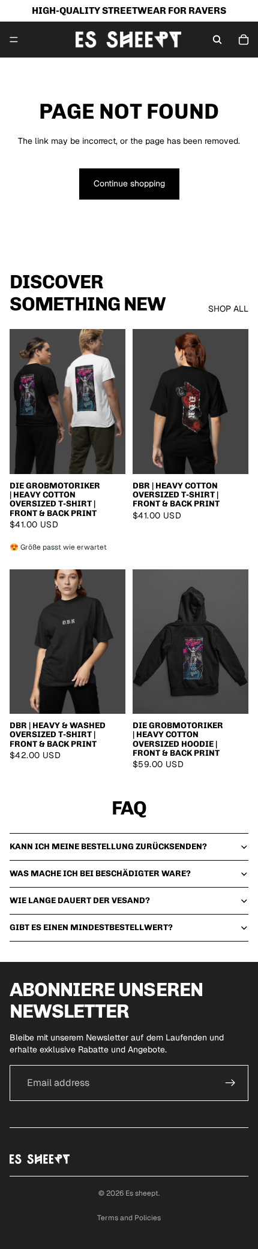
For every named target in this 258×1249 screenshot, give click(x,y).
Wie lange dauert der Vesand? (80, 900)
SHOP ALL (228, 308)
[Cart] (243, 39)
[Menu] (14, 39)
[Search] (217, 39)
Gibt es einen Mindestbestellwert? (91, 927)
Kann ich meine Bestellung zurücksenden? (108, 846)
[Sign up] (230, 1083)
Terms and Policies (129, 1218)
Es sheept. (142, 1193)
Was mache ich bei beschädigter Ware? (100, 873)
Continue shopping (129, 183)
